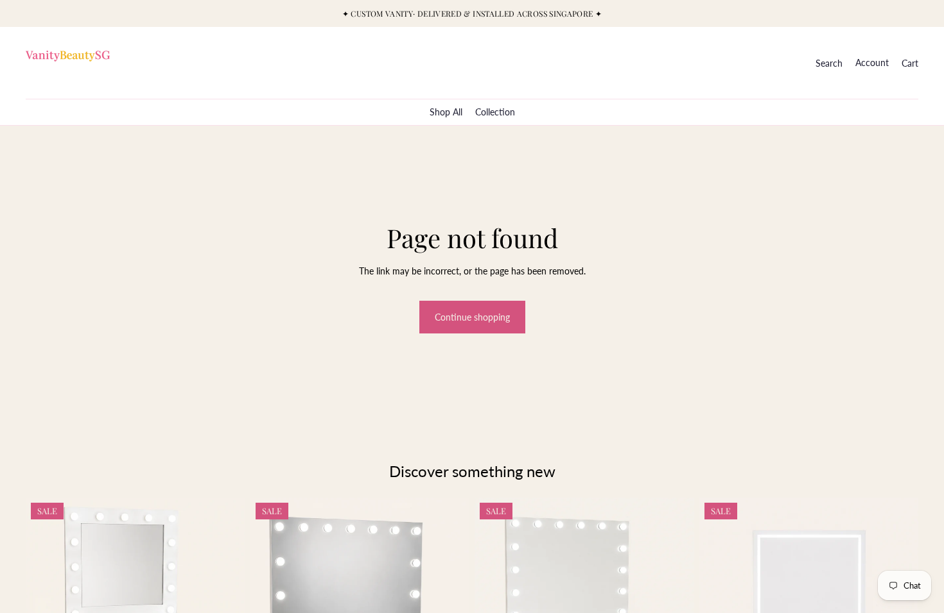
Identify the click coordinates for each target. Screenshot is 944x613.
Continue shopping (472, 317)
